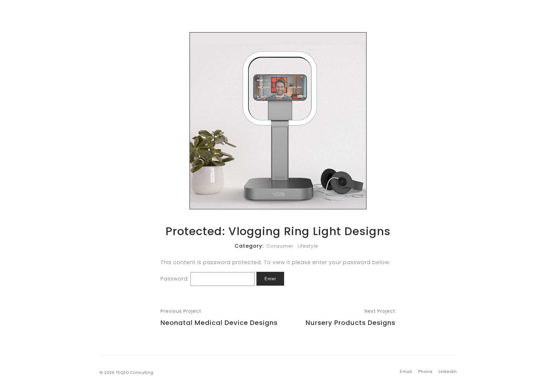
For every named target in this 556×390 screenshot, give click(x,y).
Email (406, 371)
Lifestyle (308, 246)
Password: (175, 278)
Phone (425, 371)
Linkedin (448, 371)
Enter (270, 278)
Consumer (279, 246)
